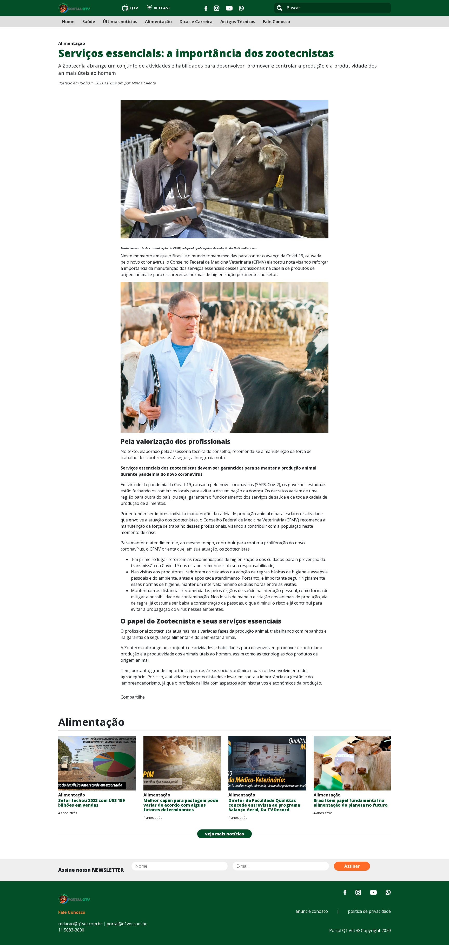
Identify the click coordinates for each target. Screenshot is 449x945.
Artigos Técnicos (237, 21)
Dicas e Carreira (196, 21)
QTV (134, 7)
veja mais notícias (224, 834)
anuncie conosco (311, 911)
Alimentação (158, 21)
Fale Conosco (276, 21)
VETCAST (161, 7)
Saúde (88, 21)
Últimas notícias (120, 21)
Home (68, 21)
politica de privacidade (369, 911)
